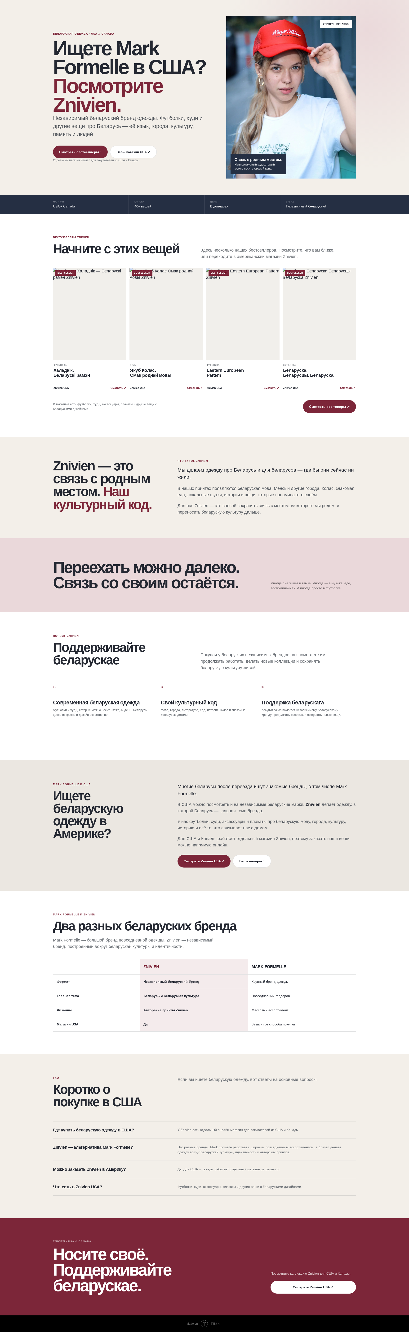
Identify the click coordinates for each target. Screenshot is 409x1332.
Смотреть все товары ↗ (329, 407)
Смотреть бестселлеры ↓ (80, 152)
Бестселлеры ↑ (252, 861)
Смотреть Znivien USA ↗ (204, 861)
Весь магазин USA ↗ (133, 152)
